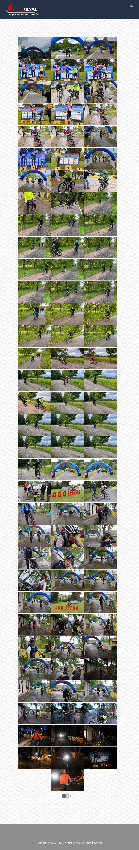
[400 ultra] (22, 9)
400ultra (98, 842)
